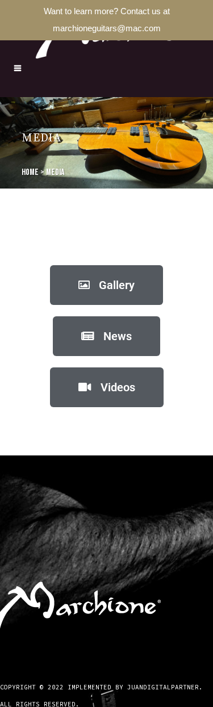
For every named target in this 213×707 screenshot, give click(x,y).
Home (30, 172)
